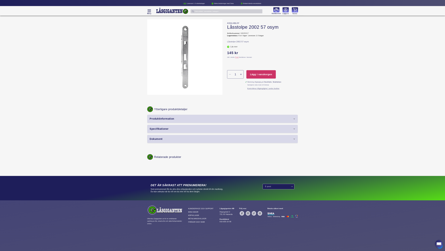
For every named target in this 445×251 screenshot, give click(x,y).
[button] (149, 10)
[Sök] (192, 11)
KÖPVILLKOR (193, 215)
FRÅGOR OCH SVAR (196, 222)
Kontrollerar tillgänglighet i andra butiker (263, 88)
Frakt (237, 57)
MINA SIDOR (193, 212)
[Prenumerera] (291, 186)
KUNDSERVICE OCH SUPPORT (201, 209)
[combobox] (226, 11)
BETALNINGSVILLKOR (197, 219)
